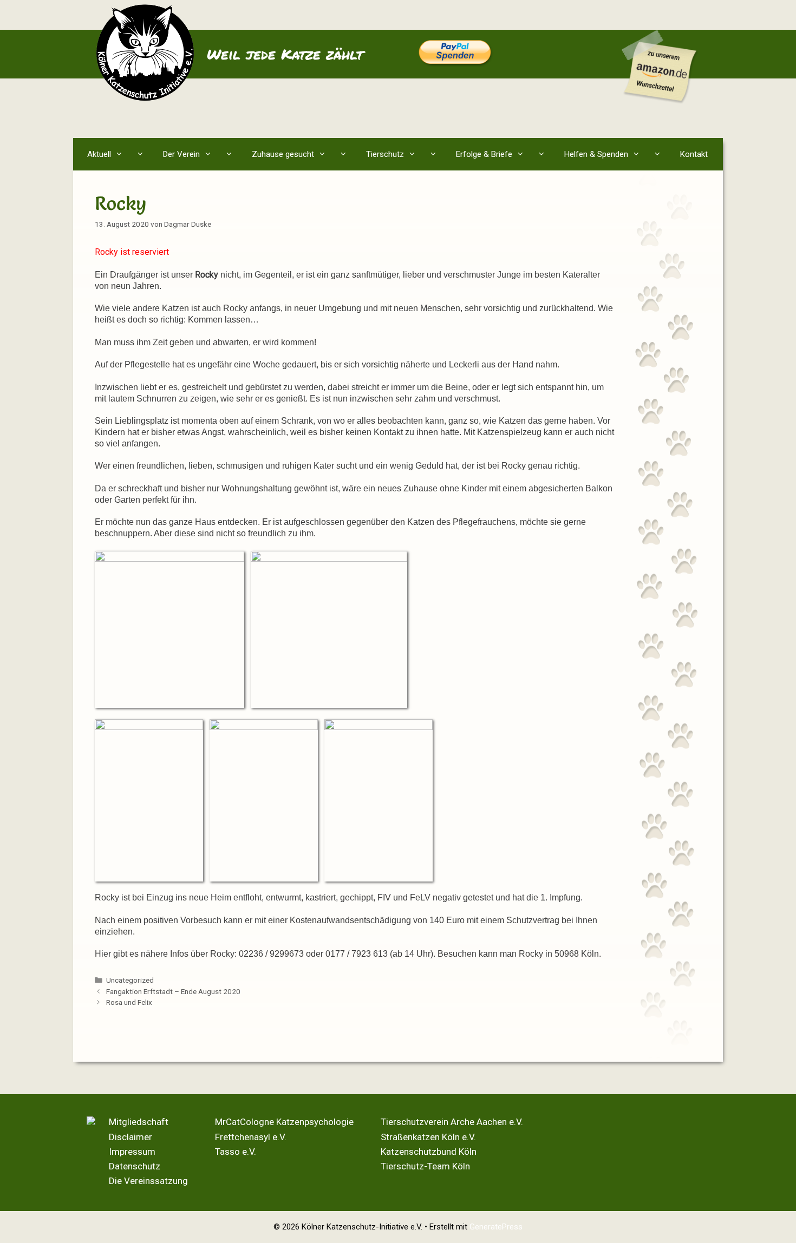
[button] (142, 154)
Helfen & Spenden (596, 154)
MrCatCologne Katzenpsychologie (284, 1121)
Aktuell (99, 154)
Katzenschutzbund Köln (429, 1151)
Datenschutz (134, 1166)
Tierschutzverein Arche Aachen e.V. (452, 1121)
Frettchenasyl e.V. (250, 1137)
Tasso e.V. (235, 1151)
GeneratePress (496, 1227)
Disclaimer (130, 1137)
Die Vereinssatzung (148, 1180)
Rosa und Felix (129, 1002)
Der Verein (181, 154)
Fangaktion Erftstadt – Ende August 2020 (173, 991)
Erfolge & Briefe (484, 154)
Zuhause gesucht (283, 154)
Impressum (132, 1151)
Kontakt (694, 154)
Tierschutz (385, 154)
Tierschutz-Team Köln (425, 1166)
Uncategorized (130, 980)
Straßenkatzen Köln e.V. (428, 1137)
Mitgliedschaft (138, 1121)
